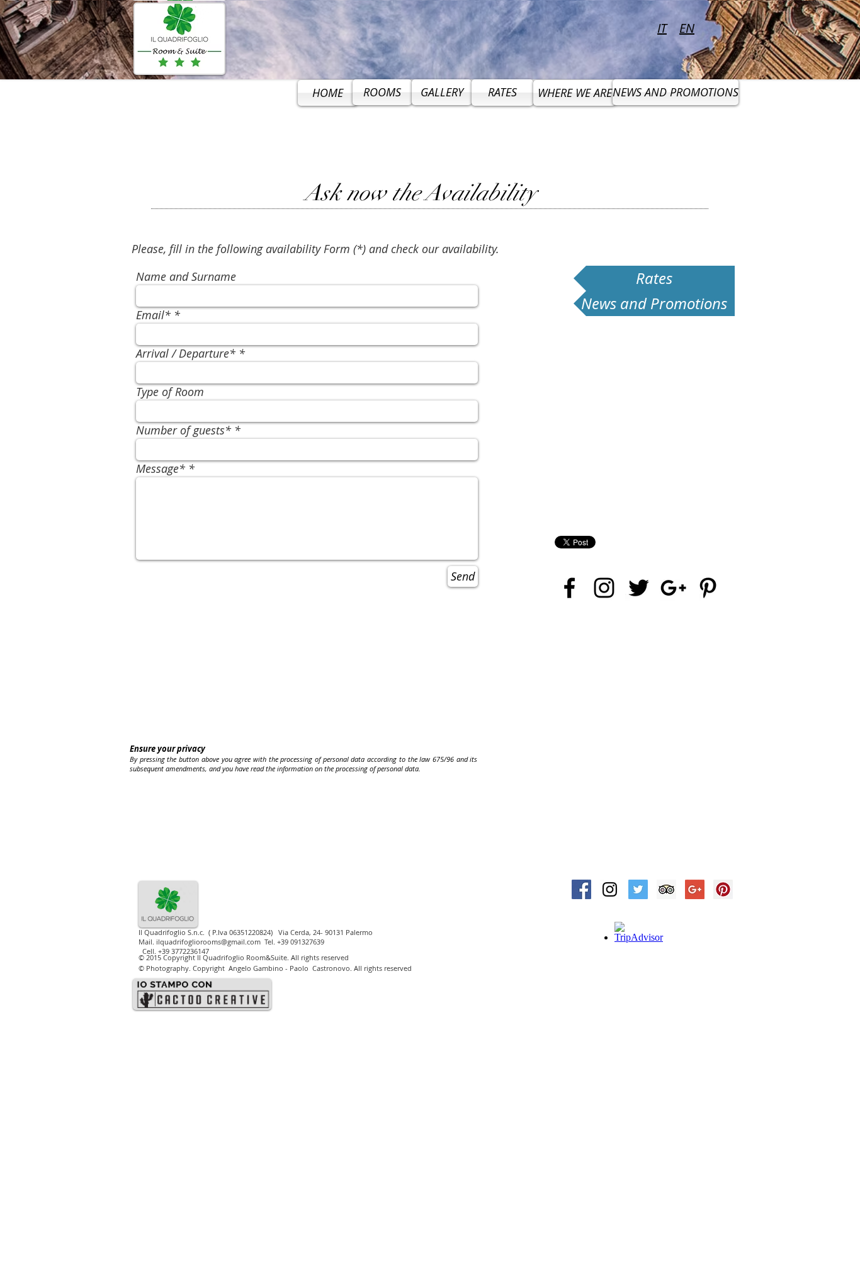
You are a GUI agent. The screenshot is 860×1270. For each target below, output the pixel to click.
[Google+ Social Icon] (694, 889)
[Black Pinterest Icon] (707, 587)
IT (662, 28)
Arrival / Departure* (185, 353)
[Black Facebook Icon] (569, 587)
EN (686, 28)
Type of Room (170, 391)
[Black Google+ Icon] (673, 587)
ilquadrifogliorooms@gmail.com (208, 941)
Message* (160, 468)
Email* (153, 314)
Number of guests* (183, 430)
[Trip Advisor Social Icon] (666, 889)
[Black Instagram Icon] (604, 587)
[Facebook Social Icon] (581, 889)
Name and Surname (186, 276)
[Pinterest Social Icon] (723, 889)
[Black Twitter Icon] (638, 587)
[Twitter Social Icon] (638, 889)
